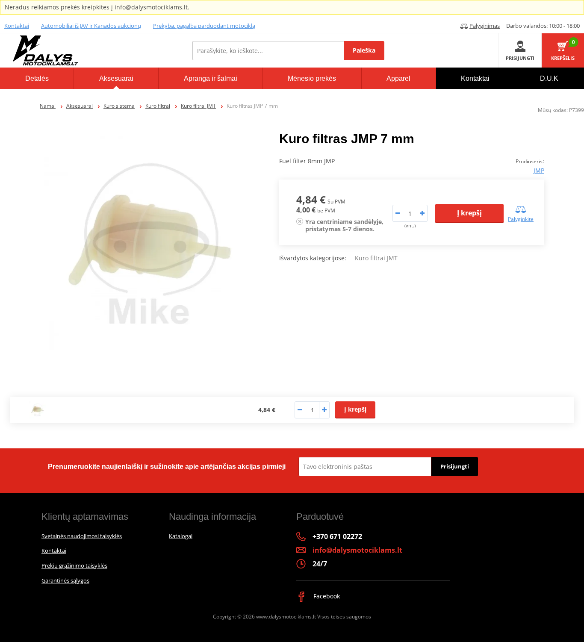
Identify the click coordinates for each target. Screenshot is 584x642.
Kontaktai (16, 25)
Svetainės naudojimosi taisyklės (81, 536)
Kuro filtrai (157, 105)
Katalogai (180, 536)
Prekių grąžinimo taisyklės (74, 565)
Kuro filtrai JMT (198, 105)
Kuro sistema (119, 105)
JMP (539, 170)
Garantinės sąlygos (65, 580)
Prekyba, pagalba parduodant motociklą (204, 25)
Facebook (326, 596)
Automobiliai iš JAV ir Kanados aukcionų (91, 25)
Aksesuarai (79, 105)
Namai (48, 105)
